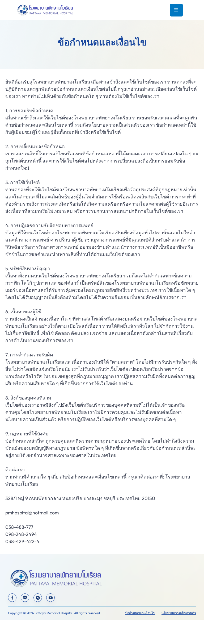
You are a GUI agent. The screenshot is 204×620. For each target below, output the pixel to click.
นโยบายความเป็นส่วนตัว (179, 613)
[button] (176, 10)
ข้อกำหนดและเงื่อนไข (140, 613)
